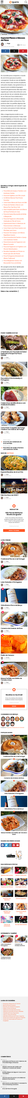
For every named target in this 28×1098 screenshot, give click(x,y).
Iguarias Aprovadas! (7, 875)
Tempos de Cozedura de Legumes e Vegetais (14, 1017)
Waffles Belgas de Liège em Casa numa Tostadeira (14, 1072)
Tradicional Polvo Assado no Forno (6, 957)
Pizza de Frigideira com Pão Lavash (14, 195)
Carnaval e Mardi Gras (21, 912)
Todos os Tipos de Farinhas (9, 1014)
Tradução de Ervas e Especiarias (11, 1013)
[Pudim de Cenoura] (14, 644)
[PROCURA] (26, 2)
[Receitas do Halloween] (7, 906)
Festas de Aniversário (7, 925)
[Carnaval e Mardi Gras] (21, 906)
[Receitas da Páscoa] (7, 881)
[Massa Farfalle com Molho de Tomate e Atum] (14, 669)
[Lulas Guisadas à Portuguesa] (14, 573)
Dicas (3, 349)
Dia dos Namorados (21, 924)
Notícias (10, 453)
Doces (3, 400)
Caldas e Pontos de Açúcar (9, 1008)
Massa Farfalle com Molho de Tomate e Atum (11, 679)
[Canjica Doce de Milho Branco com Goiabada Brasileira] (14, 393)
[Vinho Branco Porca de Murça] (14, 596)
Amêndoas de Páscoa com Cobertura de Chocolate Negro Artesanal (14, 1061)
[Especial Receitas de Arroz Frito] (14, 463)
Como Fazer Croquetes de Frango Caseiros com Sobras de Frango (13, 428)
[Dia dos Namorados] (21, 919)
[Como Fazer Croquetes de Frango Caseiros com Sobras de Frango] (14, 418)
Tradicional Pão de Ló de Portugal (13, 559)
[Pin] (23, 1096)
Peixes (3, 375)
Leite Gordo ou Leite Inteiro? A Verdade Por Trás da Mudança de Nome (14, 1083)
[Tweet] (14, 1096)
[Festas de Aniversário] (7, 919)
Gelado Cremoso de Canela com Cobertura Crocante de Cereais (12, 1067)
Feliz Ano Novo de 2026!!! (9, 495)
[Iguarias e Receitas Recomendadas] (7, 870)
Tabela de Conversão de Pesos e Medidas (13, 1011)
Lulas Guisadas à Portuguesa (11, 582)
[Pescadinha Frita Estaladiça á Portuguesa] (14, 369)
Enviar (14, 706)
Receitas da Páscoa (7, 887)
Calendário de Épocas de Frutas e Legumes (13, 1016)
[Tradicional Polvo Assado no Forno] (7, 952)
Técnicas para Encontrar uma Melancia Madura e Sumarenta (13, 1078)
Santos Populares (21, 898)
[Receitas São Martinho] (7, 893)
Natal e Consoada (21, 875)
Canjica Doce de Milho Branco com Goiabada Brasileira (13, 404)
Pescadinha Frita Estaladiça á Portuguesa (11, 379)
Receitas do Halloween (7, 912)
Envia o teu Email (14, 530)
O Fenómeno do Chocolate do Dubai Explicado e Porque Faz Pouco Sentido (13, 353)
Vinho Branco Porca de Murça (11, 605)
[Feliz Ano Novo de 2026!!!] (14, 486)
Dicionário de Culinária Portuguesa (11, 1006)
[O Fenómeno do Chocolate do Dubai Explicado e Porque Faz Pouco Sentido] (14, 342)
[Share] (4, 1096)
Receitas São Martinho (7, 899)
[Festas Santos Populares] (21, 893)
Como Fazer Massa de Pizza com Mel (15, 202)
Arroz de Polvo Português (9, 1088)
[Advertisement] (14, 168)
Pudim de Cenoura (7, 655)
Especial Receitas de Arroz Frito (12, 472)
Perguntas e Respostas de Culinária (15, 727)
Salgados (4, 425)
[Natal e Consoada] (21, 870)
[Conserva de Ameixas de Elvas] (14, 619)
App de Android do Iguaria (9, 1005)
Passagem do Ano (21, 887)
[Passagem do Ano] (21, 881)
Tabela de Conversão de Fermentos (11, 1009)
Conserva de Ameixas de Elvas (12, 628)
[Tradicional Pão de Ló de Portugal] (14, 549)
